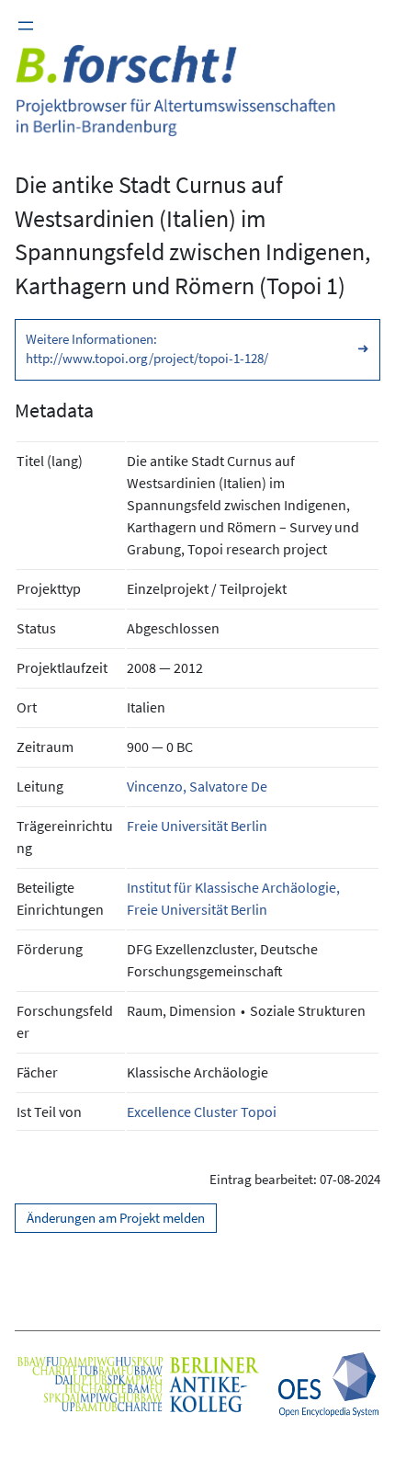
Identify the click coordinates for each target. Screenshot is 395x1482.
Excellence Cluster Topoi (201, 1111)
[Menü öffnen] (26, 26)
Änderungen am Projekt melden (116, 1218)
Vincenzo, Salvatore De (197, 786)
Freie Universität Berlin (197, 825)
